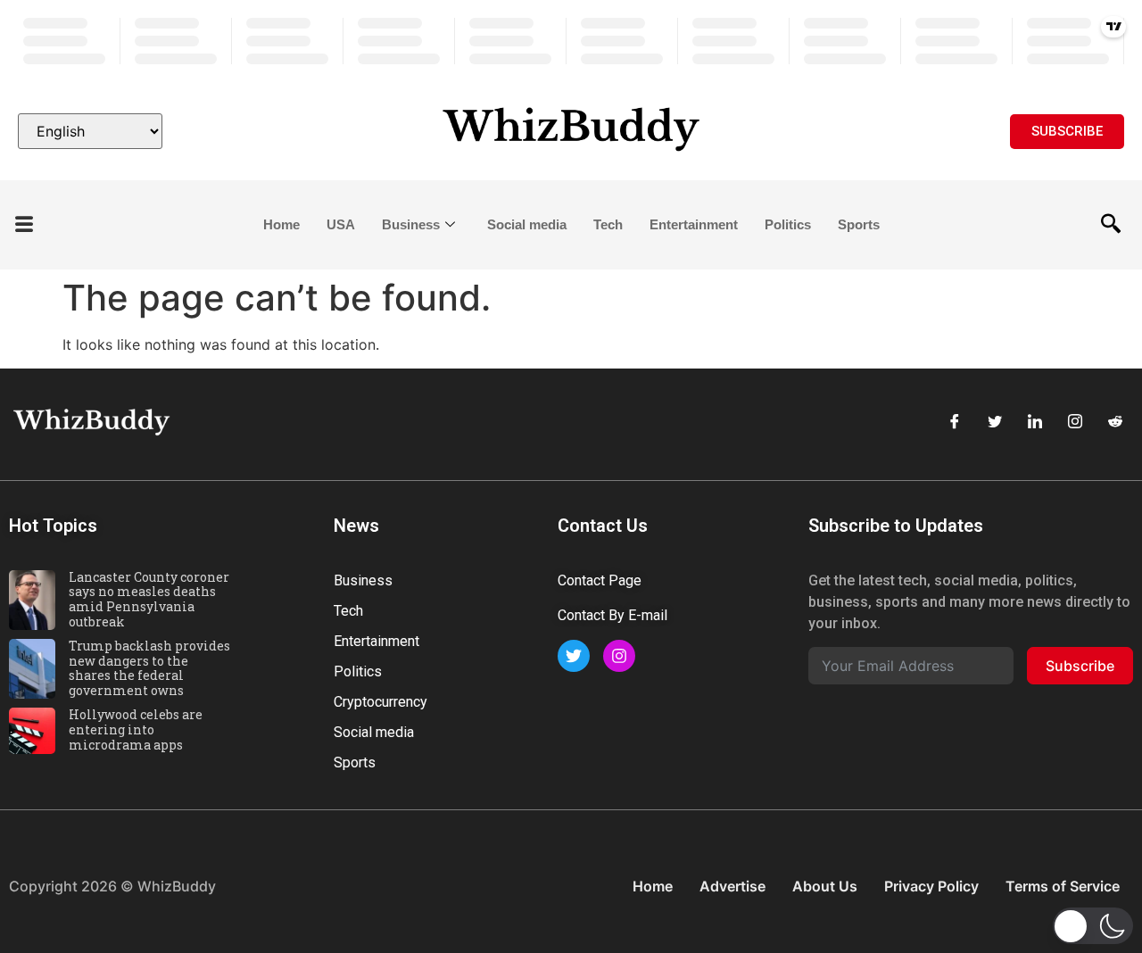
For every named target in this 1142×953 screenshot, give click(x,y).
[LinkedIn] (1035, 422)
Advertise (732, 886)
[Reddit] (1115, 422)
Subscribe (1080, 666)
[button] (24, 225)
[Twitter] (994, 422)
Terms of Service (1062, 886)
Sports (859, 224)
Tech (608, 224)
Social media (527, 224)
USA (341, 224)
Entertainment (694, 224)
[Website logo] (571, 131)
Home (281, 224)
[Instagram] (1075, 422)
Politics (788, 224)
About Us (824, 886)
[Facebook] (954, 422)
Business (411, 224)
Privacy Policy (931, 886)
